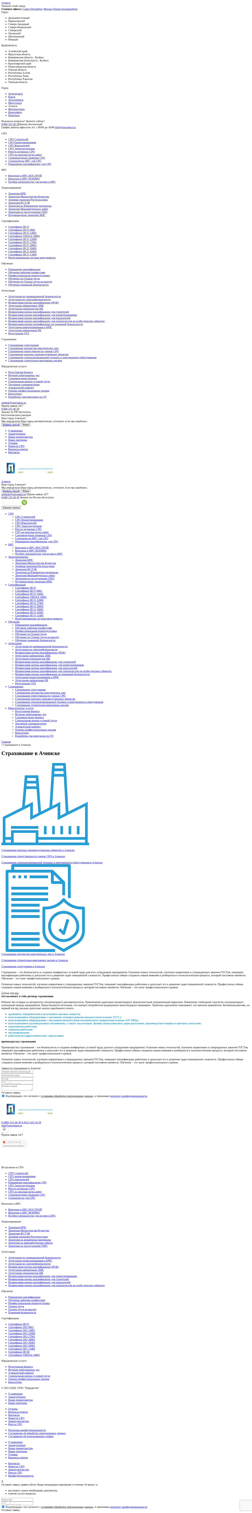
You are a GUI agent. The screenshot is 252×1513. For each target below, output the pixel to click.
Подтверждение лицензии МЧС (27, 215)
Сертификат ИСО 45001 (22, 251)
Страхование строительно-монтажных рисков (35, 360)
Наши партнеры (17, 439)
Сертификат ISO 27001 (21, 1336)
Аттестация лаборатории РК (24, 330)
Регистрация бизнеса (20, 372)
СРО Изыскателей (19, 145)
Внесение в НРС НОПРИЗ (24, 178)
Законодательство (18, 1421)
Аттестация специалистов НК (25, 308)
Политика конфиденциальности (27, 1430)
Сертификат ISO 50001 (21, 1345)
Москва (48, 9)
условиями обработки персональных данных (67, 1096)
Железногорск (16, 109)
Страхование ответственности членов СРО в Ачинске (33, 856)
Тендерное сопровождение (24, 384)
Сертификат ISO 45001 (21, 1342)
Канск (11, 96)
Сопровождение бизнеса (22, 378)
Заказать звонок (11, 507)
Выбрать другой (11, 424)
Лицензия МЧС (17, 193)
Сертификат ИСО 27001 (22, 242)
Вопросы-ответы (18, 449)
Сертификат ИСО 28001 (22, 245)
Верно (26, 424)
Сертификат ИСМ (18, 1351)
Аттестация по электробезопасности (29, 299)
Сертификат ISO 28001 (21, 1339)
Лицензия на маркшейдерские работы (30, 1242)
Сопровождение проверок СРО (26, 157)
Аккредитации (17, 433)
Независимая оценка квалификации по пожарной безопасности (45, 324)
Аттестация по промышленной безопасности (34, 296)
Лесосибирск (15, 99)
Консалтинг (15, 393)
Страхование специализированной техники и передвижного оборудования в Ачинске (52, 862)
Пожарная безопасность (22, 1312)
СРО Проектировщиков (22, 142)
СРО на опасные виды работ (25, 154)
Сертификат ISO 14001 (21, 1330)
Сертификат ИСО (18, 226)
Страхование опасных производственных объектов (38, 354)
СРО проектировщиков (22, 1176)
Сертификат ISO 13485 (21, 1348)
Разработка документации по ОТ (27, 396)
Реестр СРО (15, 1424)
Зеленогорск (15, 93)
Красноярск (15, 112)
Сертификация (17, 584)
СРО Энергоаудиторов (21, 148)
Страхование (15, 686)
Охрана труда (16, 1306)
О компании (15, 430)
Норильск (14, 115)
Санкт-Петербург (33, 9)
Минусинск (15, 103)
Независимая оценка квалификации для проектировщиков (42, 314)
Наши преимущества (20, 436)
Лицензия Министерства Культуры (28, 196)
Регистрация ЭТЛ (18, 333)
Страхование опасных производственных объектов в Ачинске (38, 850)
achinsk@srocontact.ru (13, 402)
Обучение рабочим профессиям (26, 272)
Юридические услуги (20, 708)
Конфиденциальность (21, 1475)
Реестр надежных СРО (21, 151)
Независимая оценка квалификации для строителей (38, 311)
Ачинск (5, 2)
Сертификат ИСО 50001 (22, 248)
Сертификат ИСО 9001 (21, 229)
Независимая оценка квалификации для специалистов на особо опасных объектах (56, 321)
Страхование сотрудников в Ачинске (23, 966)
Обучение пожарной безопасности (28, 284)
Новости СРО (16, 446)
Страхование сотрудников (23, 345)
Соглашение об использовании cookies (30, 1436)
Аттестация (15, 643)
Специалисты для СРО (21, 1197)
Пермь (57, 9)
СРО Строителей (18, 139)
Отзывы (13, 443)
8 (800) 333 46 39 (11, 1122)
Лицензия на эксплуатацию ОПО (27, 212)
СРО (11, 513)
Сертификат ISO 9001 (21, 1327)
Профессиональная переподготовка (29, 275)
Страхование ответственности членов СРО (33, 351)
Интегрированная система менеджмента (32, 257)
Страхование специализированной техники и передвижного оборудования (52, 357)
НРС (11, 544)
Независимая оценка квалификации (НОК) (33, 302)
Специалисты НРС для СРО (24, 160)
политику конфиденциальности (128, 1096)
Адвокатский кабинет (21, 387)
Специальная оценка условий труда (29, 381)
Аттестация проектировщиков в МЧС (30, 327)
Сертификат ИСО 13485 (22, 254)
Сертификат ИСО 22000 (22, 239)
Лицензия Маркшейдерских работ (28, 208)
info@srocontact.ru (65, 127)
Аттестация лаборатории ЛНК (26, 305)
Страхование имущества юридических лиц (33, 348)
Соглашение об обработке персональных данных (37, 1433)
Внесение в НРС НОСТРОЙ (25, 175)
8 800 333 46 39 (10, 124)
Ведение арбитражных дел (23, 375)
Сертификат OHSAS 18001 (24, 236)
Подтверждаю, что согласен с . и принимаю (76, 1096)
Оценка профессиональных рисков (28, 390)
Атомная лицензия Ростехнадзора (28, 199)
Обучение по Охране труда (24, 278)
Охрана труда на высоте (22, 1309)
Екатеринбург (69, 9)
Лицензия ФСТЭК (19, 202)
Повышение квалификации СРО (27, 1182)
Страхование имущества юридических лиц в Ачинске (33, 954)
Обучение (14, 621)
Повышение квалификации (24, 269)
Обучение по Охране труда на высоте (30, 281)
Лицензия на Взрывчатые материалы (29, 205)
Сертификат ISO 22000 (21, 1333)
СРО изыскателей (18, 1179)
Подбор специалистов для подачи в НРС (32, 181)
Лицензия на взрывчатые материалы (29, 1239)
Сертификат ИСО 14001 (22, 233)
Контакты (14, 452)
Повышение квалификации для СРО (29, 164)
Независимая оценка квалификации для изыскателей (39, 318)
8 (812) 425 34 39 (31, 1122)
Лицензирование (18, 556)
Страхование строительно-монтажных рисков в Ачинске (34, 960)
